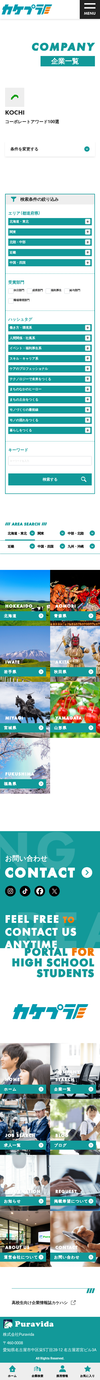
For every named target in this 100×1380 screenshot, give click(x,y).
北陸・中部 (18, 242)
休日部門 (19, 290)
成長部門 (37, 290)
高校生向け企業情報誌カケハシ (40, 1302)
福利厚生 (56, 290)
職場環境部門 (22, 300)
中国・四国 (18, 262)
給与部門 (75, 290)
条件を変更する (24, 149)
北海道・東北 (19, 221)
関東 (13, 232)
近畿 (13, 252)
